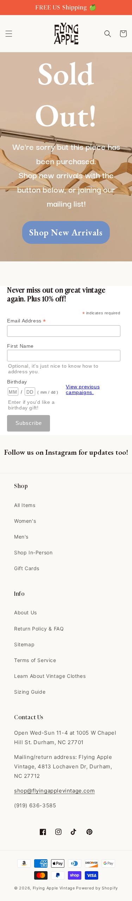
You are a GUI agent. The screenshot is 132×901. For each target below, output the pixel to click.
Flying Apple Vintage (54, 888)
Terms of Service (35, 660)
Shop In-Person (33, 552)
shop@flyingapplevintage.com (54, 790)
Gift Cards (26, 568)
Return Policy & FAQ (39, 629)
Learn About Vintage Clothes (50, 676)
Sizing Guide (29, 692)
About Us (25, 612)
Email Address (26, 321)
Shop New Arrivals (65, 232)
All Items (24, 505)
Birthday (17, 382)
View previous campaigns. (83, 389)
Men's (21, 537)
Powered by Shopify (97, 888)
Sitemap (24, 644)
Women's (25, 521)
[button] (9, 33)
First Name (20, 346)
